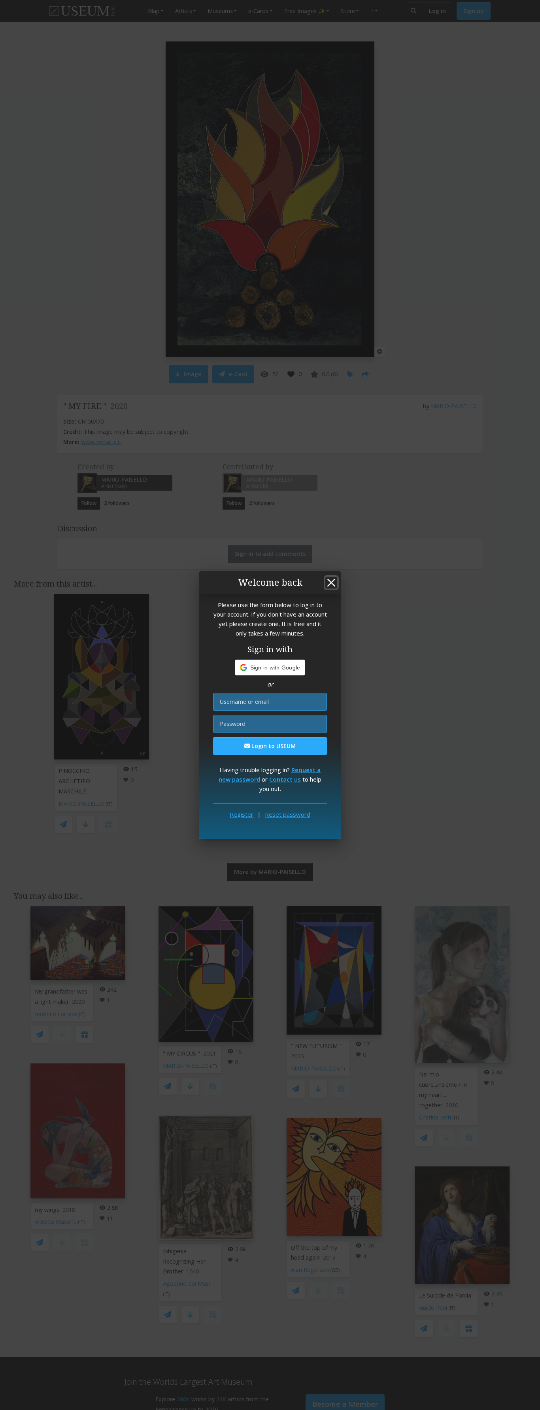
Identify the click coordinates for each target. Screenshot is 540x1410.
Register (241, 814)
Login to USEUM (273, 746)
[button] (270, 667)
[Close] (331, 583)
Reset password (287, 814)
